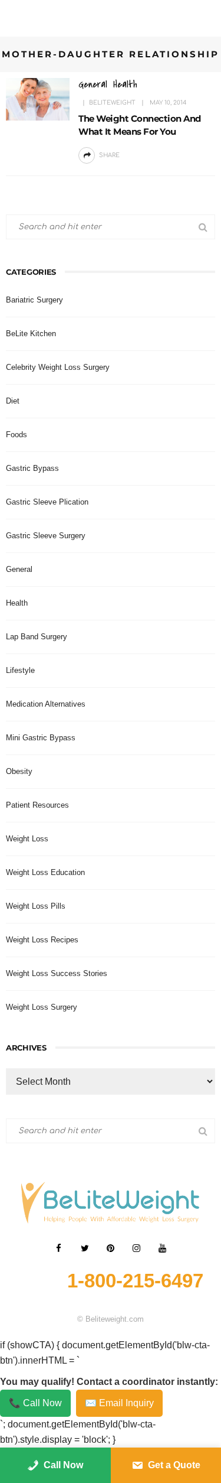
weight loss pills (35, 906)
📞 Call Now (35, 1403)
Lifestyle (20, 670)
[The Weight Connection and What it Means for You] (38, 98)
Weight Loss (27, 838)
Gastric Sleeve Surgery (45, 535)
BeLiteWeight (112, 102)
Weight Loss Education (45, 872)
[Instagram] (137, 1248)
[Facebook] (59, 1248)
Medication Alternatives (45, 704)
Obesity (19, 771)
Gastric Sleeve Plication (47, 501)
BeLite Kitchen (31, 333)
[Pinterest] (111, 1248)
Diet (12, 400)
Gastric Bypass (32, 468)
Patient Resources (37, 805)
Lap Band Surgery (36, 636)
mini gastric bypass (40, 737)
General (92, 84)
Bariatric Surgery (34, 299)
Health (125, 84)
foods (16, 434)
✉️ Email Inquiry (119, 1403)
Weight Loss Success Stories (56, 973)
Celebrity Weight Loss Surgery (58, 367)
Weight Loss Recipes (42, 939)
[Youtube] (163, 1248)
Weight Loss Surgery (41, 1007)
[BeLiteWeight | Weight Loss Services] (111, 1202)
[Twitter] (85, 1248)
